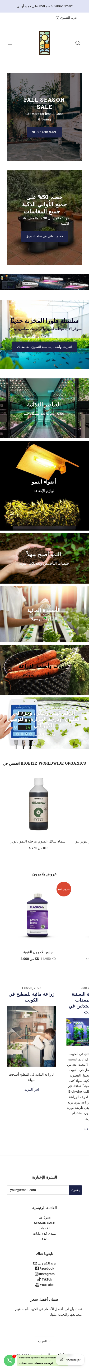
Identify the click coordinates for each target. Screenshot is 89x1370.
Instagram (46, 1274)
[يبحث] (78, 43)
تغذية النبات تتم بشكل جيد (44, 413)
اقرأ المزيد (31, 1089)
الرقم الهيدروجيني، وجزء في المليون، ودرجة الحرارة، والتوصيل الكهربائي (44, 719)
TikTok (46, 1279)
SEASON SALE (44, 1223)
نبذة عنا (44, 1239)
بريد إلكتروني (46, 1263)
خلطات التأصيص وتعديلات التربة (44, 563)
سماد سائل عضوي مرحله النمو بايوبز (38, 841)
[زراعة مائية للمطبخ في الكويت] (31, 1036)
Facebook (46, 1268)
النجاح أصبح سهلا (44, 619)
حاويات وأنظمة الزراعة (44, 665)
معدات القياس (44, 734)
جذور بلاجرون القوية (38, 952)
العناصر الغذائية (44, 404)
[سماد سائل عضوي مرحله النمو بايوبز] (38, 804)
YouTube (46, 1285)
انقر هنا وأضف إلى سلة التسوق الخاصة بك (44, 347)
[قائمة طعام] (10, 43)
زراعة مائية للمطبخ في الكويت (32, 997)
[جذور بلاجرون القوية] (38, 915)
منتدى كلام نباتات (44, 1233)
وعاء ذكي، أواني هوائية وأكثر (44, 675)
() (66, 17)
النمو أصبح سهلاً (44, 554)
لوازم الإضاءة (44, 490)
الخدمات (44, 1228)
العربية (42, 1341)
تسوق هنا (44, 1217)
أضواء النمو (44, 481)
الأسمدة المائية (43, 610)
